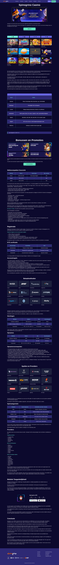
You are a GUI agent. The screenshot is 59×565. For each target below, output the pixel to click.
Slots (46, 36)
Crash (34, 36)
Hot (11, 36)
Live (23, 36)
